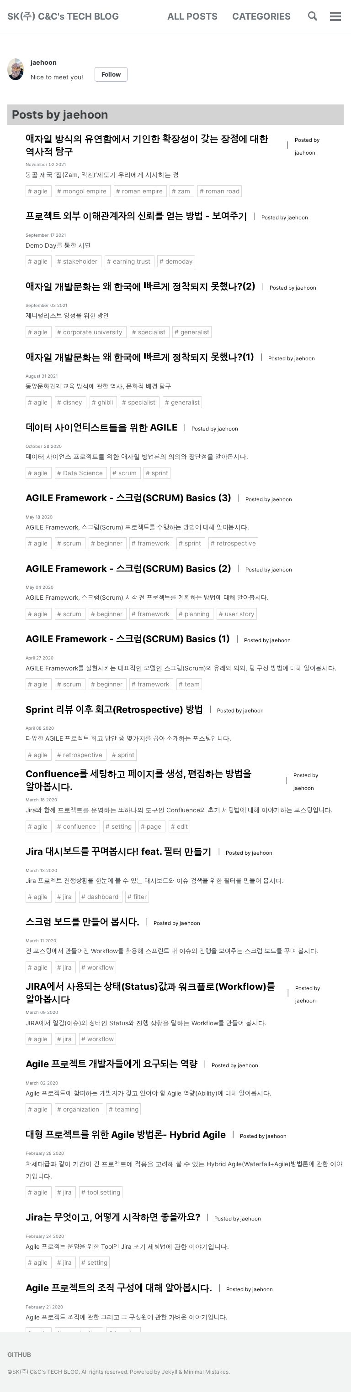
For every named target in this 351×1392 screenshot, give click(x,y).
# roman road (219, 191)
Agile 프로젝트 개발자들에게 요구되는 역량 (111, 1064)
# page (152, 826)
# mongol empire (82, 191)
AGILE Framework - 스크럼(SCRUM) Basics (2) (128, 568)
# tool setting (100, 1192)
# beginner (107, 543)
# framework (151, 543)
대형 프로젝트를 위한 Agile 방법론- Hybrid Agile (126, 1134)
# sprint (157, 473)
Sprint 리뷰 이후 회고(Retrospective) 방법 (114, 709)
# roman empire (140, 191)
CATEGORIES (261, 16)
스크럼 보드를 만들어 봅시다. (82, 922)
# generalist (192, 332)
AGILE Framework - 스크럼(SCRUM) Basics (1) (128, 638)
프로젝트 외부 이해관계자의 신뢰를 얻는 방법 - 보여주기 (136, 216)
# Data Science (81, 473)
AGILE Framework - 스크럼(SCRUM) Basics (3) (128, 498)
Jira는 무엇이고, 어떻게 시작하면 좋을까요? (113, 1217)
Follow (111, 74)
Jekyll (169, 1371)
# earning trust (129, 261)
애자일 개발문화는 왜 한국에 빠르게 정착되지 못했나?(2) (140, 286)
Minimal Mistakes (206, 1371)
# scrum (125, 473)
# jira (65, 896)
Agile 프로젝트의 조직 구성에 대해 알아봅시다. (119, 1287)
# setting (119, 826)
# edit (179, 826)
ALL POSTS (192, 16)
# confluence (77, 826)
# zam (182, 191)
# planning (195, 614)
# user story (237, 614)
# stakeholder (78, 261)
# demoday (176, 261)
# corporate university (90, 332)
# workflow (97, 967)
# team (189, 684)
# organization (79, 1109)
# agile (38, 191)
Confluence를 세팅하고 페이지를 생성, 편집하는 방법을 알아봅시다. (138, 780)
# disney (70, 402)
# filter (137, 896)
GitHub (19, 1354)
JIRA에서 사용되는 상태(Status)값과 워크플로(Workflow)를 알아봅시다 (150, 993)
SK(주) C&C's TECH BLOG (63, 16)
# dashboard (100, 896)
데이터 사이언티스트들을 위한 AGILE (101, 427)
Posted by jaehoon (284, 217)
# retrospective (233, 543)
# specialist (149, 332)
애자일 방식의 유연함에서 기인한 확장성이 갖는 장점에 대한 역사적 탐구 (147, 145)
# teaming (123, 1109)
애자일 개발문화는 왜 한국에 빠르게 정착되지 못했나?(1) (140, 357)
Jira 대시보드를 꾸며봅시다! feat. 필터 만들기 (119, 851)
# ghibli (103, 402)
